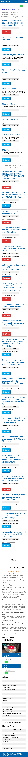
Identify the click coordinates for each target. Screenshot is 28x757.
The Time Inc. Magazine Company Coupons (12, 722)
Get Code (6, 32)
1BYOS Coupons (6, 704)
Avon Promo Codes (7, 694)
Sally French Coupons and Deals (9, 237)
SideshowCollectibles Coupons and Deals (10, 370)
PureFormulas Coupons (8, 696)
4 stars (16, 571)
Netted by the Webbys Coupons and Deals (11, 256)
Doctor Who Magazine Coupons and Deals (11, 446)
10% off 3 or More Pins (7, 748)
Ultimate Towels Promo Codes (9, 711)
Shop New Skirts (6, 741)
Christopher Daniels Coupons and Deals (10, 202)
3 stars (14, 571)
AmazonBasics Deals (7, 709)
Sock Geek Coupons (7, 680)
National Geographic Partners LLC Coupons (12, 713)
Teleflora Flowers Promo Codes (9, 685)
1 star (9, 571)
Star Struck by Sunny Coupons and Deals (10, 428)
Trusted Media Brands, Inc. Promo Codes (11, 720)
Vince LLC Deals (6, 691)
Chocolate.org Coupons (8, 698)
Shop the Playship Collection (9, 735)
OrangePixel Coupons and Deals (8, 409)
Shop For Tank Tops (7, 743)
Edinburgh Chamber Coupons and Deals (10, 504)
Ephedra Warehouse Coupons (9, 689)
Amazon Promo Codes (7, 702)
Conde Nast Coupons (7, 715)
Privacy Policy (6, 754)
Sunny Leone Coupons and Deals (9, 467)
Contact (19, 753)
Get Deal (6, 49)
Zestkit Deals (5, 718)
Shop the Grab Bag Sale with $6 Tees (10, 737)
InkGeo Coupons (6, 687)
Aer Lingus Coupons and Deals (8, 541)
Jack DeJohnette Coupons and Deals (9, 183)
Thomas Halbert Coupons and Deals (9, 218)
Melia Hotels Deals (7, 683)
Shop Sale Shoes (6, 739)
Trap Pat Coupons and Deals (8, 312)
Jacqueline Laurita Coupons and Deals (10, 351)
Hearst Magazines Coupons (8, 707)
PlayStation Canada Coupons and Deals (10, 274)
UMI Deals (5, 700)
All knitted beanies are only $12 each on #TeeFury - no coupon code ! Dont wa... (13, 730)
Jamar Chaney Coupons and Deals (9, 330)
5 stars (19, 571)
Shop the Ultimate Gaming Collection (10, 733)
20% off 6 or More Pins (7, 746)
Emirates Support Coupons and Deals (10, 523)
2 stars (11, 571)
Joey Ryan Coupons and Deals (8, 295)
